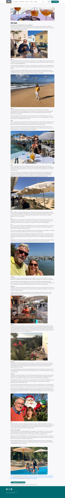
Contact (49, 1)
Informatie (26, 1)
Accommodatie (15, 1)
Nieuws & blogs (21, 1)
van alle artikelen (33, 478)
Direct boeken (55, 1)
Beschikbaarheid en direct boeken (19, 482)
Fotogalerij (35, 1)
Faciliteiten (31, 1)
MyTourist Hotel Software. (14, 492)
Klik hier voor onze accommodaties (37, 475)
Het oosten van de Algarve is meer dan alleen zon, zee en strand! (35, 477)
